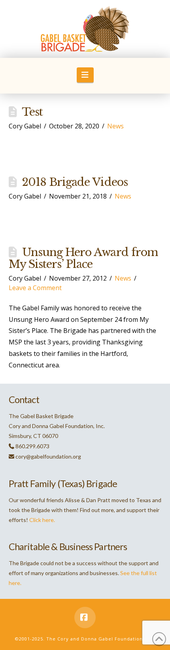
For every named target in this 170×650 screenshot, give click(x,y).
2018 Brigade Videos (75, 182)
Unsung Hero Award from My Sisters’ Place (83, 258)
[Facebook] (85, 617)
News (115, 126)
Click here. (42, 519)
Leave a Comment (35, 287)
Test (32, 112)
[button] (85, 74)
